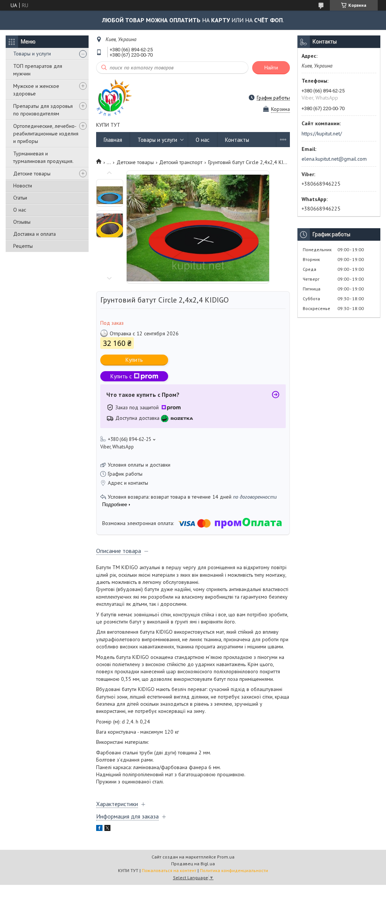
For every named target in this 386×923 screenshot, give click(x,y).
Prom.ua (225, 857)
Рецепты (23, 246)
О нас (19, 209)
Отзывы (22, 221)
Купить (134, 359)
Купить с (121, 376)
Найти (271, 68)
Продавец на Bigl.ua (193, 863)
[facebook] (99, 829)
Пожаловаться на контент (169, 870)
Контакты (237, 140)
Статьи (20, 197)
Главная (113, 140)
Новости (22, 185)
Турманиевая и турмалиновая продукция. (43, 157)
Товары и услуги (32, 53)
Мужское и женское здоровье (36, 90)
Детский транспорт (180, 162)
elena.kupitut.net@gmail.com (334, 158)
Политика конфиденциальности (234, 870)
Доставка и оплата (34, 233)
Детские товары (32, 173)
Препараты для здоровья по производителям (43, 110)
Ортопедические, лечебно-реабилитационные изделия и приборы (45, 133)
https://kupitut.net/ (322, 133)
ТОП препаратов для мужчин (37, 70)
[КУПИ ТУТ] (114, 97)
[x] (107, 829)
